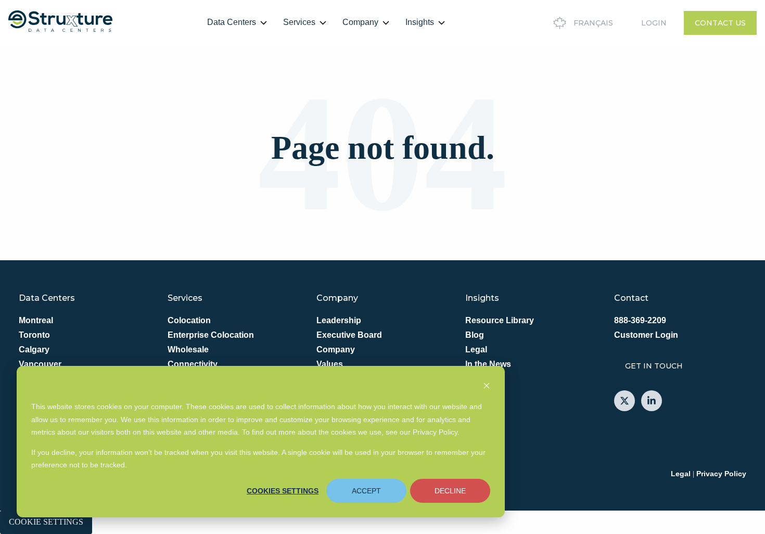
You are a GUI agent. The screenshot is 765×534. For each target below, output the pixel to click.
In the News (488, 364)
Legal (476, 349)
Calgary (34, 349)
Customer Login (646, 334)
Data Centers (231, 22)
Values (329, 364)
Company (360, 22)
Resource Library (499, 320)
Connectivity (193, 364)
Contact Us (720, 23)
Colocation (189, 320)
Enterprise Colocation (211, 334)
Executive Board (349, 334)
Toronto (34, 334)
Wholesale (188, 349)
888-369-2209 (640, 320)
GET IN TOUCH (654, 366)
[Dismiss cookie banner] (486, 386)
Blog (474, 334)
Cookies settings (282, 491)
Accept (366, 491)
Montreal (36, 320)
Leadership (338, 320)
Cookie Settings (46, 521)
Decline (450, 491)
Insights (419, 22)
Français (593, 23)
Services (299, 22)
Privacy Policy (721, 473)
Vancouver (40, 364)
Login (654, 23)
